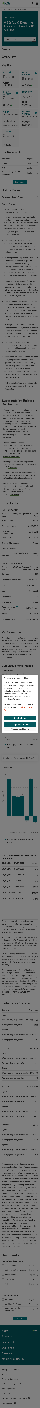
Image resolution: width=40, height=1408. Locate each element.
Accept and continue (19, 724)
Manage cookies (18, 729)
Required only (20, 718)
